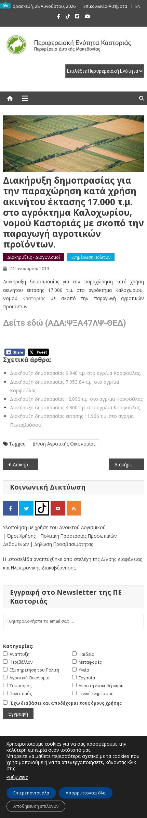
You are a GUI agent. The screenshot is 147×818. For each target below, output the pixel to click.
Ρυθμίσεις (17, 777)
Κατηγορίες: (18, 646)
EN (138, 6)
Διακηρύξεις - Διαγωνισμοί (33, 257)
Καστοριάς (34, 298)
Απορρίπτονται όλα (86, 793)
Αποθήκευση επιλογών (35, 806)
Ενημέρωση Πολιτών (90, 257)
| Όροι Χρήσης (20, 536)
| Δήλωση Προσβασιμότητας (61, 544)
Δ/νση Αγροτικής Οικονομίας (63, 443)
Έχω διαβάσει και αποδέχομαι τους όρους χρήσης (66, 703)
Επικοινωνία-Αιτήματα (105, 6)
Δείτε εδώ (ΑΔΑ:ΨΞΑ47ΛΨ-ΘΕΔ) (64, 323)
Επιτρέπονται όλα (31, 793)
